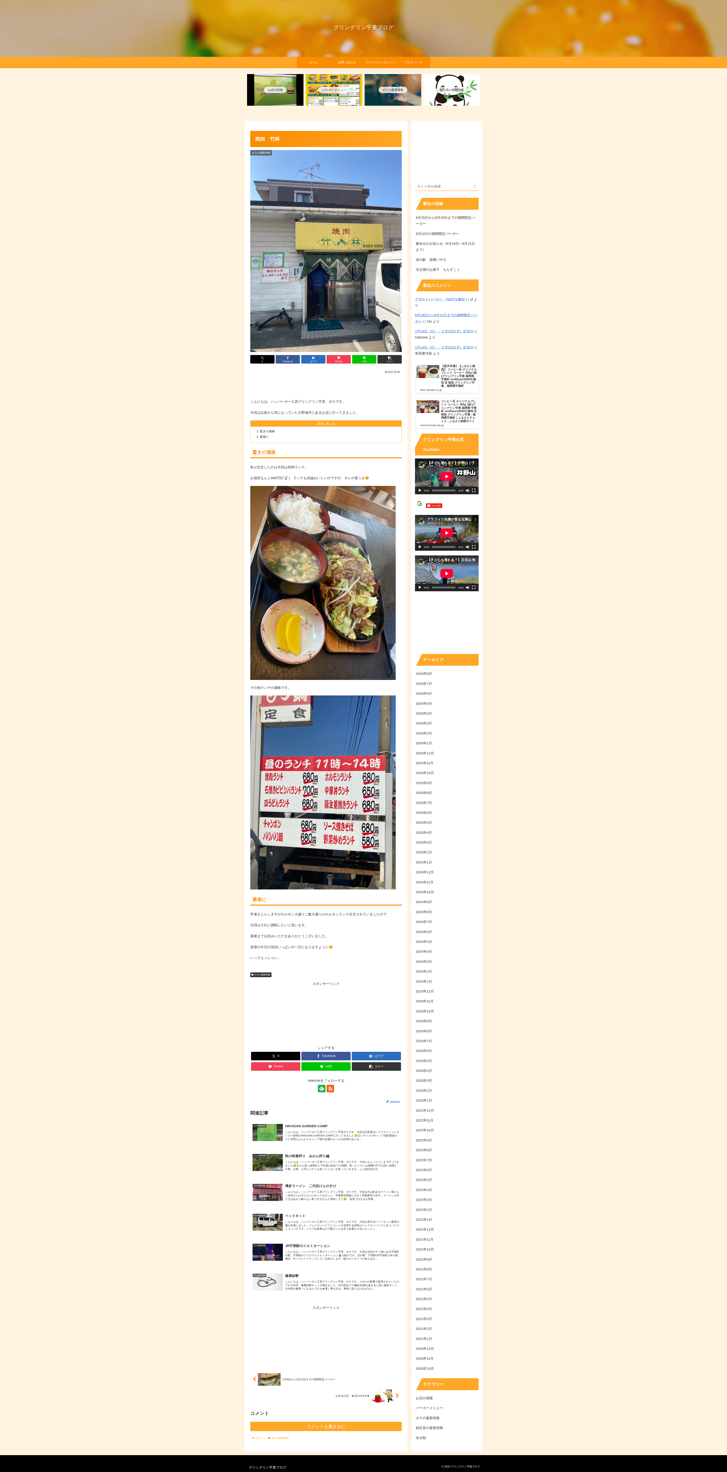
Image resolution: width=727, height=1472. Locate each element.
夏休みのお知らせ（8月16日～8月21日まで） (445, 247)
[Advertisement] (326, 385)
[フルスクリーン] (474, 490)
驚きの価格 (267, 431)
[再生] (420, 490)
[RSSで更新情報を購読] (330, 1088)
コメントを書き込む (326, 1426)
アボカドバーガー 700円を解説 (440, 299)
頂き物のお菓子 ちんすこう (438, 269)
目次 (320, 423)
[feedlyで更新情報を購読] (321, 1088)
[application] (447, 476)
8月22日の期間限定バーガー (437, 234)
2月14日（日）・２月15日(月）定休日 (444, 331)
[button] (390, 359)
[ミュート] (468, 490)
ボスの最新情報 (262, 974)
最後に (264, 436)
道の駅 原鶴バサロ (431, 260)
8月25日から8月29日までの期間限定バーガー (445, 221)
